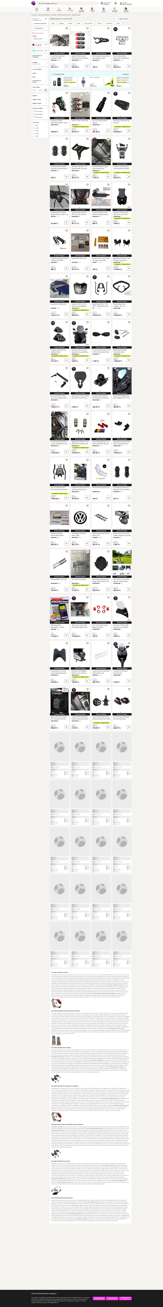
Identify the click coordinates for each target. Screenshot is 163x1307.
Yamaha (70, 23)
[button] (58, 51)
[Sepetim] (115, 3)
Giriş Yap (129, 4)
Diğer (53, 23)
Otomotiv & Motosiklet (43, 15)
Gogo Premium (88, 23)
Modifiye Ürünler (76, 15)
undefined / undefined (40, 23)
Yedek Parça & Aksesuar (64, 15)
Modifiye (61, 23)
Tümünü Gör (126, 74)
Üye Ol (124, 4)
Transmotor (109, 23)
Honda (78, 23)
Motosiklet (53, 15)
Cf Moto (99, 23)
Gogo (118, 23)
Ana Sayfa (34, 15)
